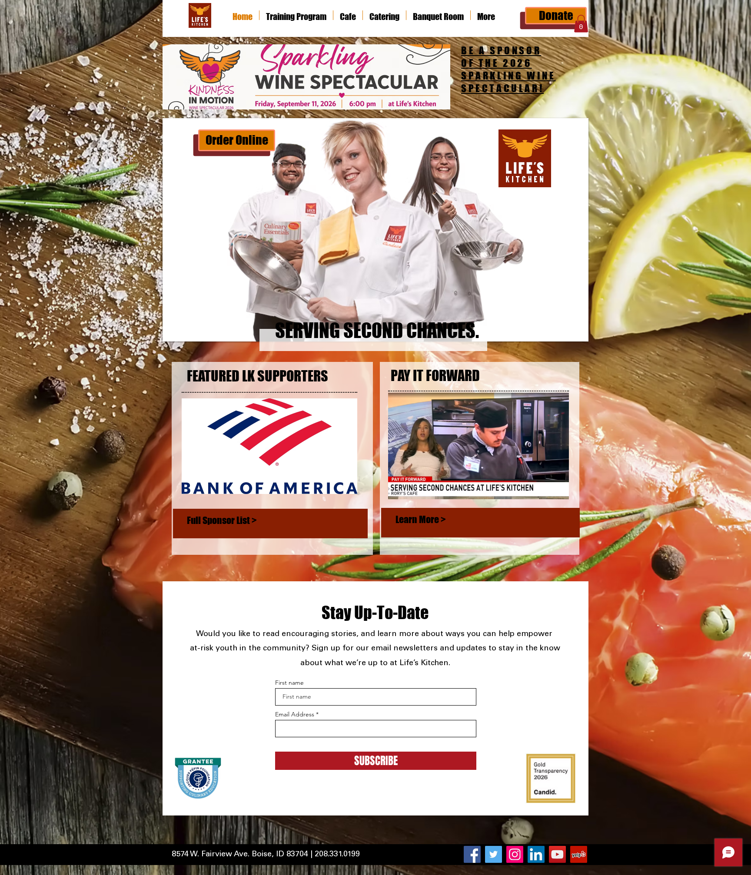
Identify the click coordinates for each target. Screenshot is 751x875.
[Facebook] (472, 854)
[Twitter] (493, 854)
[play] (570, 334)
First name (289, 682)
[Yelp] (578, 854)
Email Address (294, 714)
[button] (581, 24)
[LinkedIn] (536, 854)
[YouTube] (557, 854)
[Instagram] (514, 854)
